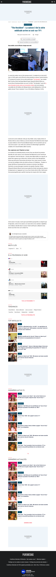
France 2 (12, 269)
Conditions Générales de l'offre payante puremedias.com (20, 565)
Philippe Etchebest (37, 309)
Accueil (9, 21)
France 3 (12, 279)
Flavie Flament (17, 312)
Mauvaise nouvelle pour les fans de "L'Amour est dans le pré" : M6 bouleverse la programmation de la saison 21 (32, 337)
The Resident (36, 79)
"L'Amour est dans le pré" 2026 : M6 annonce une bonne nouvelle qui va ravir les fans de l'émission (33, 356)
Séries (17, 248)
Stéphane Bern (24, 312)
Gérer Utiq (36, 565)
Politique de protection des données (38, 562)
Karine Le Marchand (20, 309)
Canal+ (12, 290)
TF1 (11, 258)
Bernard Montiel (12, 309)
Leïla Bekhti (31, 312)
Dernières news (14, 21)
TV (20, 248)
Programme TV (24, 21)
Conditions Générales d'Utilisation (18, 559)
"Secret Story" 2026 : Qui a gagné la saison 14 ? (29, 415)
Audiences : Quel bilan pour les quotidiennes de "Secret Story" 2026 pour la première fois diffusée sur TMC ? (32, 406)
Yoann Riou (11, 312)
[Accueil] (27, 2)
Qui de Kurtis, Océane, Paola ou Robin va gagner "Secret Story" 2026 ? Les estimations (32, 426)
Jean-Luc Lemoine (28, 309)
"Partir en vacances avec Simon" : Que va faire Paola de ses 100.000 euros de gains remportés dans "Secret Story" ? (32, 396)
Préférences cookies (44, 565)
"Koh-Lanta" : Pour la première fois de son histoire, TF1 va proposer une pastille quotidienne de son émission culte (31, 446)
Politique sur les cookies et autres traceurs (18, 562)
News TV (19, 21)
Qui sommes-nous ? (31, 559)
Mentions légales (41, 559)
